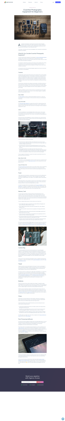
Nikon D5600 (22, 96)
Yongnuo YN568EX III (39, 185)
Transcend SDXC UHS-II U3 (41, 224)
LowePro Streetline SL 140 (37, 259)
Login (53, 2)
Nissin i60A (20, 186)
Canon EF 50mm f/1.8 (23, 166)
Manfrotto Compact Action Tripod (37, 274)
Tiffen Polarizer (28, 316)
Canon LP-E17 (29, 292)
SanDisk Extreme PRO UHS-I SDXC (28, 224)
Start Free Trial (40, 382)
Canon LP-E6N (22, 292)
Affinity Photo (24, 331)
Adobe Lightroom (21, 327)
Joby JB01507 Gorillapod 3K (25, 274)
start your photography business (41, 57)
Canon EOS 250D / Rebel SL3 (24, 103)
